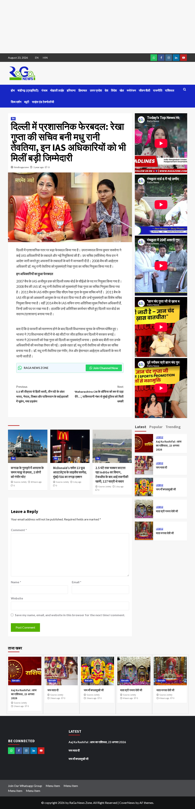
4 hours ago (128, 698)
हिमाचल (82, 90)
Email (76, 582)
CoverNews (127, 802)
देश (106, 90)
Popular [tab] (156, 426)
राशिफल (169, 90)
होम (13, 90)
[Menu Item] (161, 57)
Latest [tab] (140, 426)
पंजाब (44, 90)
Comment (19, 530)
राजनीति (157, 90)
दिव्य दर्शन (16, 102)
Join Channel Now (105, 368)
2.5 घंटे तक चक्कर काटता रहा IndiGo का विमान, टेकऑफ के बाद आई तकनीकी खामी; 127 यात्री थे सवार (111, 474)
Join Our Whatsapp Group (25, 785)
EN (36, 57)
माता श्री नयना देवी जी (167, 511)
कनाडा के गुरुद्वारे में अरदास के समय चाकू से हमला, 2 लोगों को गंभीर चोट (27, 472)
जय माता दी (161, 467)
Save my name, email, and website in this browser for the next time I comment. (70, 615)
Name (16, 582)
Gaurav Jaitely (20, 482)
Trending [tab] (173, 426)
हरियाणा (71, 90)
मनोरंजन (131, 90)
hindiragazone (21, 167)
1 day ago (77, 482)
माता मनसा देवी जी (165, 533)
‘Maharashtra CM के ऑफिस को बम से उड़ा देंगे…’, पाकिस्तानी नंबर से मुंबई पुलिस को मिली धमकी (99, 394)
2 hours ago (19, 706)
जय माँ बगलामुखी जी (166, 489)
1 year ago (38, 167)
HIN (45, 57)
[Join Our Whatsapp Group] (153, 57)
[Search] (184, 89)
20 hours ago (36, 482)
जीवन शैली (144, 90)
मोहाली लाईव (57, 90)
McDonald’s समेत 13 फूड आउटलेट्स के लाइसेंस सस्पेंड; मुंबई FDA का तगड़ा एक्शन (70, 472)
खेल (122, 90)
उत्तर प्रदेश (96, 90)
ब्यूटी (26, 102)
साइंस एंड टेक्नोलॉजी (43, 102)
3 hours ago (55, 698)
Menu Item (53, 785)
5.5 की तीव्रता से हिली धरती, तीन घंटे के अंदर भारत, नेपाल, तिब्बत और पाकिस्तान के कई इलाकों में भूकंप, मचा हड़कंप (42, 394)
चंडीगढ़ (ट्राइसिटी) (28, 90)
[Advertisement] (97, 26)
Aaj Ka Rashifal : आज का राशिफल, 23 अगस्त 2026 (168, 445)
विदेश (114, 90)
